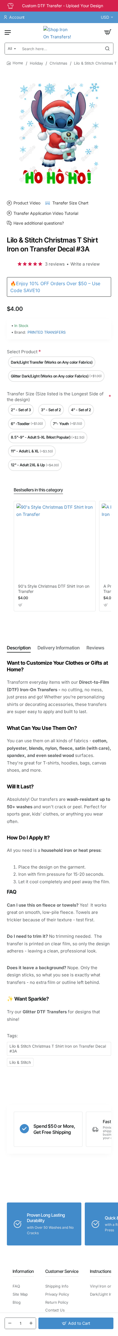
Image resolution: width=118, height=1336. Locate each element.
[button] (75, 1323)
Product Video (26, 202)
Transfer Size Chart (70, 202)
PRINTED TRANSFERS (46, 332)
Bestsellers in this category (38, 490)
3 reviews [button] (55, 264)
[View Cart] (107, 32)
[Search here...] (107, 48)
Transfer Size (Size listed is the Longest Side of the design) (55, 396)
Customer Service (61, 1271)
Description (19, 648)
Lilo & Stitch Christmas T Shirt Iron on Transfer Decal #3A (57, 1048)
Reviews (95, 648)
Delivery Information (59, 648)
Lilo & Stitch (20, 1062)
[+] (31, 1323)
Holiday (36, 63)
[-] (10, 1323)
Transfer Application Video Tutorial (45, 213)
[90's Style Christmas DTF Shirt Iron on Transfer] (54, 542)
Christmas (58, 63)
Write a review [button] (85, 264)
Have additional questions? (38, 223)
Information (23, 1271)
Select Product (22, 351)
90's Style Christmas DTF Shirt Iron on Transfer (53, 589)
